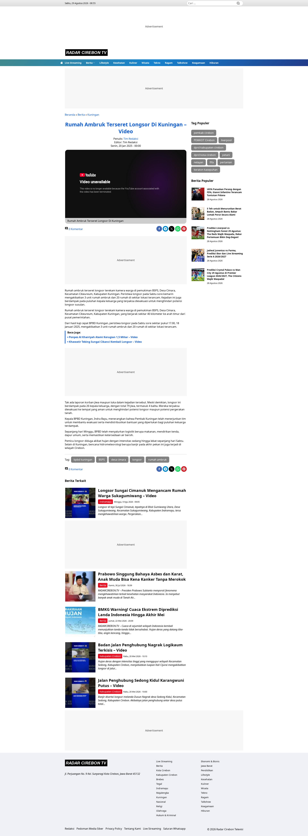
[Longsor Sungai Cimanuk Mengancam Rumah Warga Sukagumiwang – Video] (80, 503)
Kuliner (133, 62)
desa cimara (118, 459)
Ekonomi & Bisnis (210, 761)
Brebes (160, 779)
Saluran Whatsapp (174, 828)
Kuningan (93, 114)
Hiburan (214, 62)
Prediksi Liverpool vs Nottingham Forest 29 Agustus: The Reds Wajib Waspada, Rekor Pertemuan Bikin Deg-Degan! (224, 232)
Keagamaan (198, 62)
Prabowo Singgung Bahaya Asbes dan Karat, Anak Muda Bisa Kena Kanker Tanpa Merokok (142, 576)
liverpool (226, 140)
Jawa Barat (206, 765)
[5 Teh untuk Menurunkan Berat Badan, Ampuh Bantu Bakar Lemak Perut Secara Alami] (198, 213)
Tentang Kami (132, 828)
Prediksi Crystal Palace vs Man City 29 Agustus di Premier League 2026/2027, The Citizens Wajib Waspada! (224, 274)
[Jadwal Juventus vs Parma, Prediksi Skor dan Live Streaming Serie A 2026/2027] (198, 255)
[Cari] (238, 3)
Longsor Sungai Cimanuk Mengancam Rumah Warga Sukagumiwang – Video (142, 493)
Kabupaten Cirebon (110, 656)
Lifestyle (104, 62)
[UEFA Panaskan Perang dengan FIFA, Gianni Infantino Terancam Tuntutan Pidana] (198, 194)
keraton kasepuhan (206, 169)
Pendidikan (207, 770)
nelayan (198, 162)
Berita (89, 62)
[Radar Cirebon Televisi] (86, 53)
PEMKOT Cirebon (204, 140)
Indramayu (105, 501)
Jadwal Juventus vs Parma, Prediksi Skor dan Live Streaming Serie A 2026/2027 (225, 253)
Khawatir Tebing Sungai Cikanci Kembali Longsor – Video (105, 342)
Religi (159, 806)
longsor (137, 459)
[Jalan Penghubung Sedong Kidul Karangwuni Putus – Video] (80, 693)
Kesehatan (119, 62)
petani (226, 155)
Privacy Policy (114, 828)
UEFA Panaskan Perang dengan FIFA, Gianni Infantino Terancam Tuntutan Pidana (224, 192)
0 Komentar (75, 229)
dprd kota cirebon (205, 155)
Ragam (169, 62)
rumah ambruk (157, 459)
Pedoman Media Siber (90, 828)
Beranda (70, 114)
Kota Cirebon (163, 770)
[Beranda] (61, 62)
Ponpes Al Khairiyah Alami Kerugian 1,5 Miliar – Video (103, 337)
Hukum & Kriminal (166, 815)
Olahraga (161, 810)
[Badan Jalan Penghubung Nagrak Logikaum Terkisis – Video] (80, 657)
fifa (212, 162)
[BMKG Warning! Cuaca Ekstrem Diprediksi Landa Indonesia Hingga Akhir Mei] (80, 622)
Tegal (159, 783)
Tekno (157, 62)
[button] (90, 62)
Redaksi (69, 828)
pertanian (226, 162)
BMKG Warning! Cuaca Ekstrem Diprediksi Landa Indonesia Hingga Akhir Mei (138, 612)
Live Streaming (73, 62)
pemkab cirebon (204, 133)
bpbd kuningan (83, 459)
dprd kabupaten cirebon (208, 147)
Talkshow (182, 62)
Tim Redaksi (131, 138)
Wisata (145, 62)
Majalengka (162, 792)
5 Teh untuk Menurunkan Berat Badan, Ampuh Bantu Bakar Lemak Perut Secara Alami (224, 211)
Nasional (161, 801)
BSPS (102, 459)
